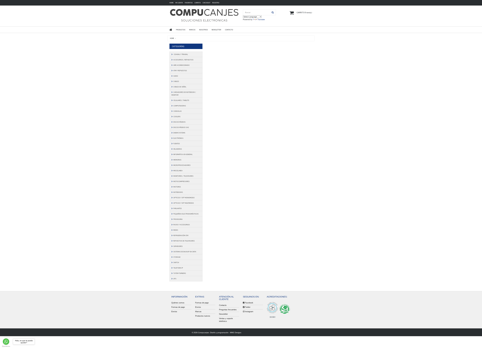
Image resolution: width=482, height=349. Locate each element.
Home (172, 38)
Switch (176, 262)
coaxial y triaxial (180, 54)
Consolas (177, 111)
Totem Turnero (179, 273)
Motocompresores (181, 181)
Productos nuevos (202, 316)
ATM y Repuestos (180, 70)
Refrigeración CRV (180, 235)
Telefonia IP (178, 268)
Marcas (192, 30)
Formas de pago (178, 307)
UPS (174, 278)
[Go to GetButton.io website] (6, 346)
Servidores (178, 246)
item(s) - (305, 12)
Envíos (174, 311)
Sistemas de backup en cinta (184, 251)
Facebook (249, 303)
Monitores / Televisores (183, 176)
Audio (175, 76)
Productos (180, 30)
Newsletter (216, 30)
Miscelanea (178, 170)
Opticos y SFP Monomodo (184, 197)
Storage (176, 257)
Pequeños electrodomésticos (186, 214)
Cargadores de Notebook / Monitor (183, 93)
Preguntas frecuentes (228, 310)
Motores (177, 187)
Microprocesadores (182, 165)
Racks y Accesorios (181, 224)
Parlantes (177, 208)
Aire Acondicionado (181, 65)
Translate (261, 19)
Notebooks (178, 192)
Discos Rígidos (179, 122)
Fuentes (176, 143)
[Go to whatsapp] (6, 341)
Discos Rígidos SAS (181, 127)
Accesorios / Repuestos (183, 60)
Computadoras (179, 106)
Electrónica (178, 138)
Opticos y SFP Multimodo (183, 203)
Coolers (176, 116)
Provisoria (178, 219)
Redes (175, 230)
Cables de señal (179, 87)
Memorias (177, 160)
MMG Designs (235, 333)
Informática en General (183, 154)
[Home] (172, 30)
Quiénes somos (177, 303)
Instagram (249, 311)
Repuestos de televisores (184, 241)
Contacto (229, 30)
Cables (176, 81)
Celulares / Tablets (181, 100)
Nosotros (203, 30)
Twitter (247, 307)
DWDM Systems (179, 133)
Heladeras (177, 149)
